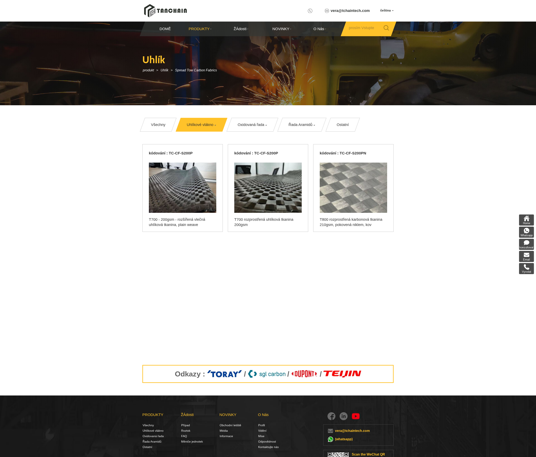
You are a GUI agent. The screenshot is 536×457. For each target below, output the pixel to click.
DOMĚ (165, 29)
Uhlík (164, 70)
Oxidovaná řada (153, 436)
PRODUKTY (199, 29)
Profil (261, 425)
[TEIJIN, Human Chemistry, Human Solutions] (342, 374)
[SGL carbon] (266, 374)
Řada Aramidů (152, 441)
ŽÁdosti (240, 29)
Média (224, 430)
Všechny (148, 425)
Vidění (262, 430)
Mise (261, 436)
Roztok (185, 430)
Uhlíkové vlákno (147, 430)
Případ (185, 425)
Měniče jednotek (192, 441)
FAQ (184, 436)
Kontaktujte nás (268, 447)
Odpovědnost (267, 441)
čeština (386, 10)
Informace (226, 436)
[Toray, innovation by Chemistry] (224, 374)
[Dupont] (304, 374)
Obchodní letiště (230, 425)
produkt (148, 70)
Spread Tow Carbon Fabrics (196, 70)
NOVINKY (280, 29)
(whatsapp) (344, 439)
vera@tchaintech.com (350, 11)
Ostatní (147, 447)
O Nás (318, 29)
